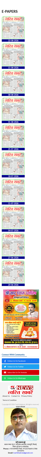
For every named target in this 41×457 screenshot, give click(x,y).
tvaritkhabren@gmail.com (23, 453)
